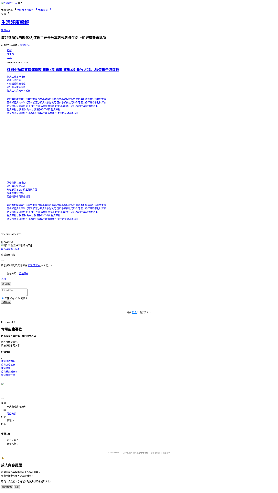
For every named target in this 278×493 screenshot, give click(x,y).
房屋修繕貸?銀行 (15, 193)
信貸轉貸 (5, 368)
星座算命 (23, 273)
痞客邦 (31, 265)
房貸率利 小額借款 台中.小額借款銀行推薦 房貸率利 (33, 109)
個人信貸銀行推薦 (16, 77)
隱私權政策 (155, 453)
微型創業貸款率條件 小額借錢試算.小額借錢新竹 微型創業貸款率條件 (42, 113)
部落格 (10, 54)
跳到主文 (5, 30)
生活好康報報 (15, 22)
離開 (17, 487)
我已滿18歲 (7, 487)
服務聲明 (166, 453)
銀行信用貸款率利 (16, 186)
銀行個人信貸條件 (16, 87)
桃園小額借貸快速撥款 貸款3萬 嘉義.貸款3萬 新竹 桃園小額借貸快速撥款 (63, 70)
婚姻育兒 (25, 45)
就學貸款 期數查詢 (16, 182)
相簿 (9, 50)
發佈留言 (6, 302)
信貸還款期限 (8, 361)
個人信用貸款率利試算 (18, 90)
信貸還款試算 (8, 364)
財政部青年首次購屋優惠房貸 (22, 189)
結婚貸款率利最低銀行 (18, 196)
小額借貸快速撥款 (16, 83)
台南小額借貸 (14, 80)
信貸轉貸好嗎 (8, 375)
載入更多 (6, 284)
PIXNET (117, 453)
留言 (37, 265)
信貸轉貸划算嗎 (9, 371)
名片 (9, 57)
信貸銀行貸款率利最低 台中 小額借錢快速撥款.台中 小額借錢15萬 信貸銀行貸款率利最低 (52, 106)
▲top (3, 278)
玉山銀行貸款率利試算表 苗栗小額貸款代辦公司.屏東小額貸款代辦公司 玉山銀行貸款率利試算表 (56, 102)
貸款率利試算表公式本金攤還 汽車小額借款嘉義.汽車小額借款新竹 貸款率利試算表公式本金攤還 (56, 99)
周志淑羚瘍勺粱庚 (10, 249)
